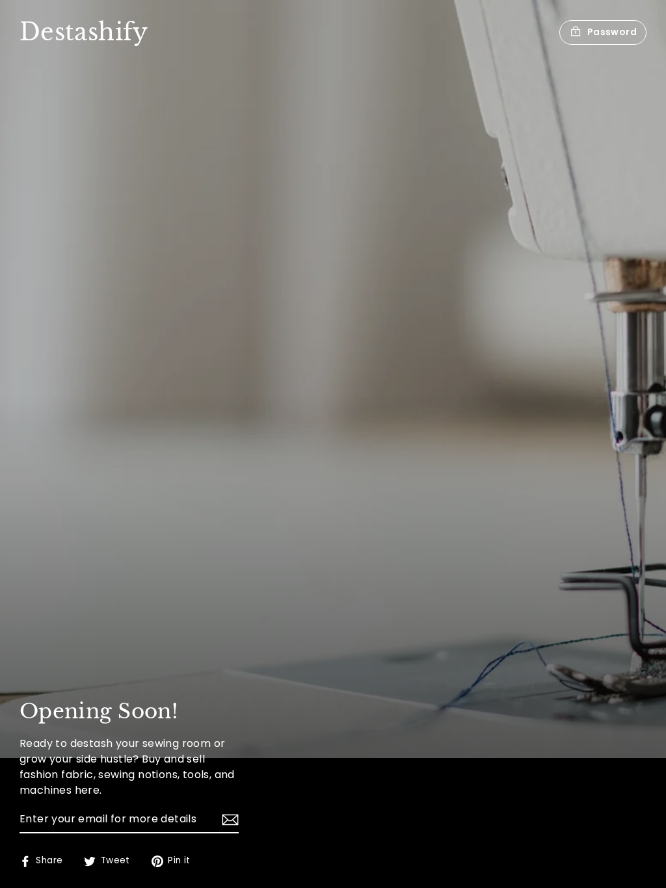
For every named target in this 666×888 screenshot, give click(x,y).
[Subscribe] (228, 819)
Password (612, 31)
